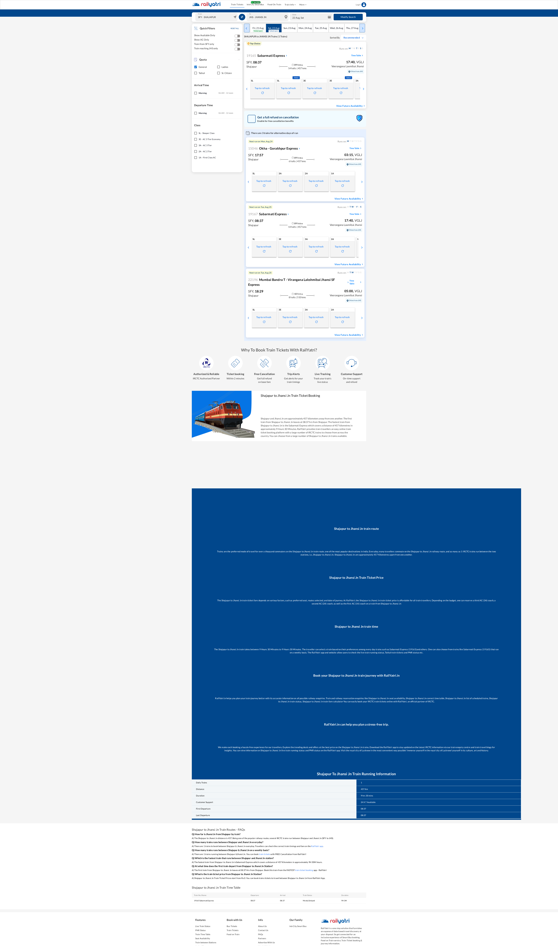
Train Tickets (237, 4)
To (250, 14)
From (200, 14)
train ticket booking (304, 870)
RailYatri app (317, 846)
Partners (262, 938)
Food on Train (233, 934)
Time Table (356, 55)
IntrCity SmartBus (255, 4)
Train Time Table (202, 934)
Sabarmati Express (265, 56)
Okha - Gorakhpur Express (273, 148)
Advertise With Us (266, 942)
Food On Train (274, 4)
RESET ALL (235, 28)
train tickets (264, 854)
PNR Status (200, 930)
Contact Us (263, 930)
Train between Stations (205, 942)
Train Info (289, 4)
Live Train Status (202, 926)
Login (358, 4)
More (302, 4)
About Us (262, 926)
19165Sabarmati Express (204, 901)
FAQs (260, 934)
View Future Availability (349, 105)
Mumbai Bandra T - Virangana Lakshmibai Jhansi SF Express (291, 282)
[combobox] (216, 17)
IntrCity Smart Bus (297, 926)
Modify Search (348, 17)
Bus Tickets (232, 926)
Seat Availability (202, 938)
